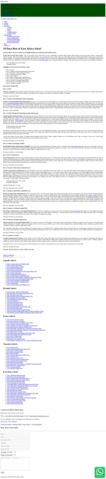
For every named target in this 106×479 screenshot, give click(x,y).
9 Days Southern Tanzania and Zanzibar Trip (18, 349)
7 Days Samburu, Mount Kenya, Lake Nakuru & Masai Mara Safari (24, 340)
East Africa (7, 26)
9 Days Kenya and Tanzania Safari (15, 377)
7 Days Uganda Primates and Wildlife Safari (18, 284)
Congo (9, 30)
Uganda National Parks (13, 36)
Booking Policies (17, 424)
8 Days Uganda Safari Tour (13, 273)
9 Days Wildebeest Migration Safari (15, 375)
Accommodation (8, 13)
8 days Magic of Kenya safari (14, 331)
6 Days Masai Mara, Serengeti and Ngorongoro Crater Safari (22, 393)
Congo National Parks (13, 42)
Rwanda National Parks (13, 41)
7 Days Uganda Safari (12, 283)
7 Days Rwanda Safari (12, 300)
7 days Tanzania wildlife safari (14, 368)
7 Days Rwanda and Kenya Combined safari (18, 309)
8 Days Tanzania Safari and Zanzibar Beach (17, 355)
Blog (5, 14)
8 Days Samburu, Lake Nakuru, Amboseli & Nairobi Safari (22, 325)
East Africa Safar (43, 60)
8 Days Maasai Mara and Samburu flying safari (18, 334)
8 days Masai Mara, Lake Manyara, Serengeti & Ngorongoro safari (23, 328)
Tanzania (9, 27)
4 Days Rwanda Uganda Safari (14, 396)
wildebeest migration (93, 196)
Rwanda (6, 24)
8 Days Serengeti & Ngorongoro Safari (16, 361)
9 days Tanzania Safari (12, 347)
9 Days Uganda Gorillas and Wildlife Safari (17, 264)
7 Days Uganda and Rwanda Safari (15, 383)
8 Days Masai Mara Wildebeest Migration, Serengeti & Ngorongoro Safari (25, 330)
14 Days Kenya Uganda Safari (14, 402)
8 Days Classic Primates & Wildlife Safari (17, 282)
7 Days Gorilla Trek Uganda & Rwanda (16, 387)
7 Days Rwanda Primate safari (14, 308)
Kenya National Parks (13, 38)
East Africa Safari (76, 146)
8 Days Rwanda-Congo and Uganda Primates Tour (19, 279)
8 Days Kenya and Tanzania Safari (15, 339)
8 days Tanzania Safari (12, 356)
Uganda (6, 23)
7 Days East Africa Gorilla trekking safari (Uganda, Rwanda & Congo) (25, 311)
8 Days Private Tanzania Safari (14, 362)
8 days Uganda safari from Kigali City (16, 274)
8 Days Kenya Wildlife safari (14, 336)
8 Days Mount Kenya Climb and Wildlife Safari (18, 327)
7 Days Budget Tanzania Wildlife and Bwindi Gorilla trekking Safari (24, 312)
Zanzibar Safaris (11, 33)
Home (5, 21)
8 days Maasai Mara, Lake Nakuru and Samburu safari (20, 333)
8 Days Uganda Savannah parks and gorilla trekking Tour (21, 271)
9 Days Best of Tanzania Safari (14, 352)
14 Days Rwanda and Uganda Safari (16, 400)
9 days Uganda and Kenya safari (15, 267)
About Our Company (6, 424)
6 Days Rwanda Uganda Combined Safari (17, 388)
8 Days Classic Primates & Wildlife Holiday (17, 280)
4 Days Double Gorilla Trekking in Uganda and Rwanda (21, 397)
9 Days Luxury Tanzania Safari (14, 350)
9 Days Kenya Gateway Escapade (15, 321)
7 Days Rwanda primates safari (14, 303)
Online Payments (8, 7)
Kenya (9, 29)
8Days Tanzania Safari (12, 353)
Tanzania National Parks (13, 39)
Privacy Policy (26, 424)
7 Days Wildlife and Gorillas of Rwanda (16, 299)
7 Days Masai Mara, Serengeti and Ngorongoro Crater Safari (22, 384)
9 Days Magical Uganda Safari (14, 268)
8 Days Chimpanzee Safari (13, 367)
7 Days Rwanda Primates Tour (14, 302)
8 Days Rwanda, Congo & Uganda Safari (17, 292)
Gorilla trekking (19, 120)
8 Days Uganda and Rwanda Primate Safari (17, 378)
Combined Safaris (12, 32)
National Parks (8, 35)
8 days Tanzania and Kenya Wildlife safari (17, 324)
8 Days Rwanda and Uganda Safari (16, 297)
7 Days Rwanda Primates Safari (14, 305)
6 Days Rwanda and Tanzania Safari (16, 391)
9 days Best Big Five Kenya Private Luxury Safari (19, 322)
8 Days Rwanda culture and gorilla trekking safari (19, 296)
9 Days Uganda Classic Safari (14, 265)
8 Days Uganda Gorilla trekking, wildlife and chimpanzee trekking (23, 277)
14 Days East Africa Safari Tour (14, 403)
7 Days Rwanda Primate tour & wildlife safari (18, 306)
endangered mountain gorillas (15, 103)
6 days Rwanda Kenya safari (14, 390)
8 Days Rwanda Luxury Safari (14, 295)
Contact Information (36, 424)
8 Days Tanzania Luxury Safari (14, 358)
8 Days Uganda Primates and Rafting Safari (17, 276)
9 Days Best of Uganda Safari (14, 270)
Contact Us (7, 45)
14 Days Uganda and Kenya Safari (15, 399)
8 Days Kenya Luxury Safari (14, 337)
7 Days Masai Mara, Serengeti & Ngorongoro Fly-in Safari (21, 386)
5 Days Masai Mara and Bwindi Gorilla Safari (18, 394)
